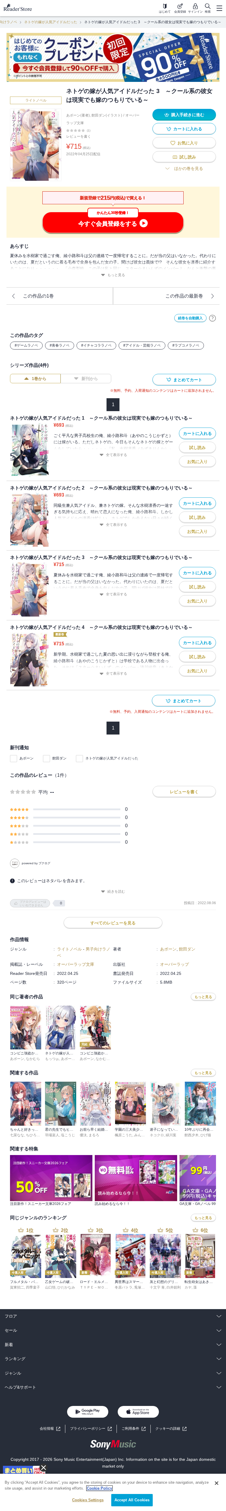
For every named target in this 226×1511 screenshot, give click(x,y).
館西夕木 (192, 1135)
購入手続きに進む (187, 114)
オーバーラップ (174, 964)
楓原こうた (123, 1135)
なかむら (33, 1059)
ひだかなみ (66, 1287)
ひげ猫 (205, 1135)
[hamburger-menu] (219, 8)
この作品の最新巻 (184, 295)
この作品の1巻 (38, 295)
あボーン (26, 758)
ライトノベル (35, 100)
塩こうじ (68, 1135)
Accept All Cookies (131, 1500)
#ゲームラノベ (26, 345)
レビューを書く (78, 136)
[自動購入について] (212, 318)
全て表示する (116, 455)
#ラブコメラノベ (185, 345)
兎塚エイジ (143, 1287)
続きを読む (116, 891)
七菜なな (17, 1135)
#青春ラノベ (59, 345)
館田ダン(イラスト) (107, 115)
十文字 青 (157, 1287)
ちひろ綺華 (35, 1135)
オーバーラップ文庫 (75, 964)
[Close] (216, 1483)
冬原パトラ (123, 1287)
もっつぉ (52, 1059)
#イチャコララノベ (96, 345)
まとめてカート (187, 379)
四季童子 (33, 1287)
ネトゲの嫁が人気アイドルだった (50, 22)
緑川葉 (171, 1135)
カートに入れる (187, 128)
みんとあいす (144, 1135)
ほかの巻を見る (188, 168)
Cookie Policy (99, 1488)
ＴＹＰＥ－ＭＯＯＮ (96, 1287)
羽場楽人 (52, 1135)
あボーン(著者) (78, 115)
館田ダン (59, 758)
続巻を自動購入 (190, 318)
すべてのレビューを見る (113, 923)
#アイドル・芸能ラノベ (142, 345)
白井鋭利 (174, 1287)
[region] (113, 1492)
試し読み (188, 157)
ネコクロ (157, 1135)
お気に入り (187, 143)
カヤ (188, 1287)
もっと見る (116, 275)
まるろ (94, 1135)
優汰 (83, 1135)
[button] (171, 1429)
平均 (43, 792)
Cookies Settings (88, 1500)
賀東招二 (17, 1287)
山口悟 (50, 1287)
